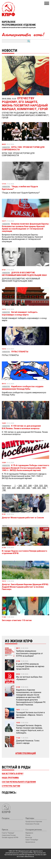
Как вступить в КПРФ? (12, 773)
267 (25, 485)
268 (30, 485)
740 (4, 490)
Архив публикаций (25, 753)
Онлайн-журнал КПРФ (10, 837)
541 (23, 488)
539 (14, 488)
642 (44, 488)
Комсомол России (32, 824)
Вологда (29, 837)
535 (41, 485)
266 (20, 485)
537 (4, 488)
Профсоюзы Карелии (34, 821)
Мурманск (29, 833)
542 (28, 488)
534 (36, 485)
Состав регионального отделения (19, 782)
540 (18, 488)
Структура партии (11, 786)
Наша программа (10, 778)
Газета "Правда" (8, 833)
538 (9, 488)
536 (46, 485)
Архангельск (30, 842)
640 (34, 488)
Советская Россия (9, 835)
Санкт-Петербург (32, 840)
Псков (28, 835)
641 (39, 488)
